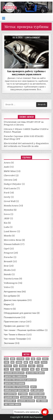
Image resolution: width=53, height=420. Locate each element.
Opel (6, 248)
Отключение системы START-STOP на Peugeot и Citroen (23, 123)
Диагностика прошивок (15, 300)
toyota (25, 369)
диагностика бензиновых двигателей (20, 379)
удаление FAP (10, 400)
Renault (8, 261)
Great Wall (9, 201)
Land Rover (10, 231)
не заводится (37, 390)
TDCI (6, 369)
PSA (15, 365)
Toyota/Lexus (11, 278)
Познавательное (12, 317)
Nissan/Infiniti (12, 244)
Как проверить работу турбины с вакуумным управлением (26, 73)
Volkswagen (10, 283)
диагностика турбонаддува (16, 386)
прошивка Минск (37, 393)
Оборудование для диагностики (20, 313)
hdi (12, 362)
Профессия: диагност (15, 326)
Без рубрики (10, 296)
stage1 (40, 365)
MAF (25, 362)
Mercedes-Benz (12, 240)
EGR (33, 358)
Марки (7, 304)
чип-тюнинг (42, 400)
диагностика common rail (15, 376)
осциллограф (10, 393)
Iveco (7, 214)
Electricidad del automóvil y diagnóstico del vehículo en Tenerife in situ (26, 145)
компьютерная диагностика (16, 390)
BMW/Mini (10, 171)
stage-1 (32, 365)
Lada (6, 227)
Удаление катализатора (14, 372)
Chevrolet (9, 175)
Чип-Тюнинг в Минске (15, 334)
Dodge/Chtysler (12, 184)
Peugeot (8, 253)
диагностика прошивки (14, 383)
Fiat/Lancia (10, 188)
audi (6, 358)
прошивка (23, 393)
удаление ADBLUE (11, 397)
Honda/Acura (11, 205)
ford (6, 362)
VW (38, 369)
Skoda (7, 270)
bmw (12, 358)
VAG (32, 369)
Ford (6, 192)
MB (31, 362)
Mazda (7, 235)
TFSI (17, 369)
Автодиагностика (12, 291)
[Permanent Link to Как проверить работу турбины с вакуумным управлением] (26, 52)
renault (23, 365)
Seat (6, 266)
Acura (7, 162)
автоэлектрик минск (35, 372)
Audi (6, 167)
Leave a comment (32, 37)
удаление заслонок (26, 400)
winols (44, 369)
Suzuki (7, 274)
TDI (12, 369)
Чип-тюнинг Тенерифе (15, 339)
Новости (8, 308)
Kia (5, 223)
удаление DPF (26, 397)
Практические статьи (14, 321)
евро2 (33, 386)
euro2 (45, 358)
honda (18, 362)
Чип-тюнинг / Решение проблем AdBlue (24, 330)
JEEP (7, 218)
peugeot (8, 365)
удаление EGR (40, 397)
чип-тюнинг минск (12, 404)
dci (27, 358)
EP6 (38, 358)
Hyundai (8, 210)
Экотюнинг (9, 343)
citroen (20, 358)
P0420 (44, 362)
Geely (7, 197)
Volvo (7, 287)
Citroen (8, 180)
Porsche (8, 257)
